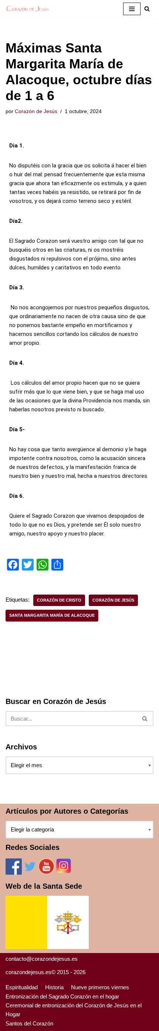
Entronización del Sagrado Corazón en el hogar (62, 996)
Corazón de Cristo (59, 600)
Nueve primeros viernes (100, 987)
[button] (147, 8)
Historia (54, 987)
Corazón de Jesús (36, 111)
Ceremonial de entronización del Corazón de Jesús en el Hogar (74, 1009)
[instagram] (63, 873)
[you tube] (46, 873)
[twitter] (30, 873)
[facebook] (14, 873)
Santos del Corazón (29, 1023)
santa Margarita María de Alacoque (52, 615)
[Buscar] (145, 718)
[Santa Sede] (47, 947)
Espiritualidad (22, 987)
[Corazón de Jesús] (28, 9)
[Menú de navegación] (132, 9)
